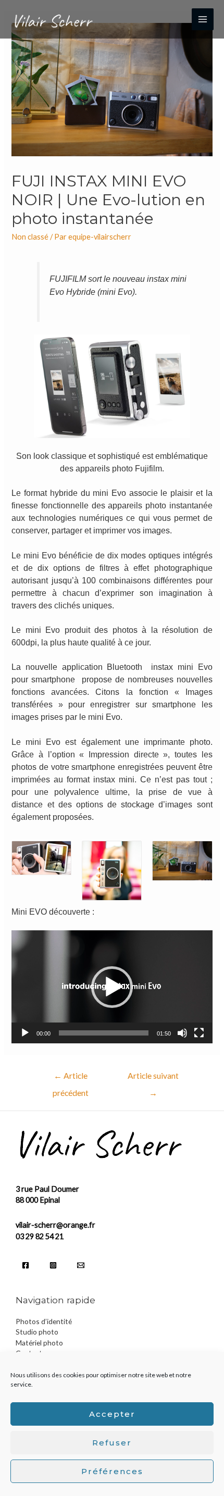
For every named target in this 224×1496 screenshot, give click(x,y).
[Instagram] (53, 1265)
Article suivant (153, 1078)
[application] (111, 986)
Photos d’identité (44, 1321)
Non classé (29, 236)
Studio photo (37, 1331)
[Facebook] (25, 1265)
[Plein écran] (199, 1033)
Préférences (112, 1471)
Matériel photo (39, 1342)
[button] (112, 987)
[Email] (81, 1265)
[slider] (103, 1033)
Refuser (112, 1443)
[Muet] (182, 1033)
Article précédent (71, 1078)
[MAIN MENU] (203, 19)
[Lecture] (25, 1033)
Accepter (112, 1414)
